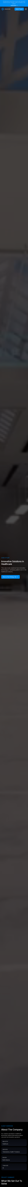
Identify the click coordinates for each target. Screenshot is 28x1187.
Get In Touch (19, 9)
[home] (6, 9)
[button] (25, 9)
